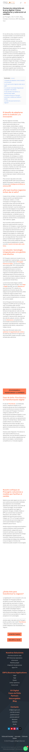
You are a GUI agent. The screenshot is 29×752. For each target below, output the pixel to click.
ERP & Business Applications (14, 658)
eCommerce (11, 19)
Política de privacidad (8, 749)
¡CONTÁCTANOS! (14, 634)
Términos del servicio (20, 749)
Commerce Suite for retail (14, 655)
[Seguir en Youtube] (12, 729)
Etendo (15, 680)
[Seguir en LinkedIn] (9, 729)
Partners (14, 696)
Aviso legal (17, 736)
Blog (21, 17)
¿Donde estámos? (14, 717)
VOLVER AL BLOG (14, 640)
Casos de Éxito (14, 693)
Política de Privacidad (7, 736)
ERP (17, 19)
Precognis (7, 17)
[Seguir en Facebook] (17, 729)
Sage (24, 284)
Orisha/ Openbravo (15, 682)
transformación (19, 35)
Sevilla (14, 724)
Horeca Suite (14, 685)
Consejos (5, 19)
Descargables (14, 698)
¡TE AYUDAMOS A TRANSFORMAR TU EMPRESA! (14, 391)
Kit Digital (14, 690)
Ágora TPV (14, 667)
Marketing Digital (14, 662)
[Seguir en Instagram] (14, 729)
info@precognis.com (14, 710)
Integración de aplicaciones (14, 665)
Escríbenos (22, 622)
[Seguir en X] (20, 729)
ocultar (12, 78)
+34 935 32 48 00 (14, 712)
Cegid (5, 286)
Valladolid (14, 722)
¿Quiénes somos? (14, 714)
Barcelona (14, 719)
